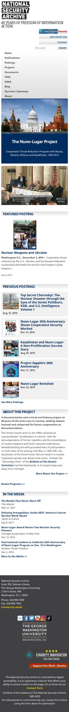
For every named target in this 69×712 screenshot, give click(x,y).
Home (8, 53)
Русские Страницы (16, 91)
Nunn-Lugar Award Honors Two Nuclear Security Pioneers (30, 529)
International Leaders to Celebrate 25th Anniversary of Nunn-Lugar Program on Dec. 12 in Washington (33, 544)
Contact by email (11, 607)
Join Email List (58, 36)
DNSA (8, 81)
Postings (10, 62)
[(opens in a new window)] (34, 186)
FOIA (7, 76)
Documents (11, 72)
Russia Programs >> (13, 483)
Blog (7, 86)
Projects (9, 67)
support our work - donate (49, 665)
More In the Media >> (14, 556)
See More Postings (12, 402)
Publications (12, 57)
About (8, 96)
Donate (62, 31)
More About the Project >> (52, 473)
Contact (62, 42)
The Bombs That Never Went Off (21, 500)
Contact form (34, 688)
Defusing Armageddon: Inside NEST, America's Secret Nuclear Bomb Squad (33, 514)
